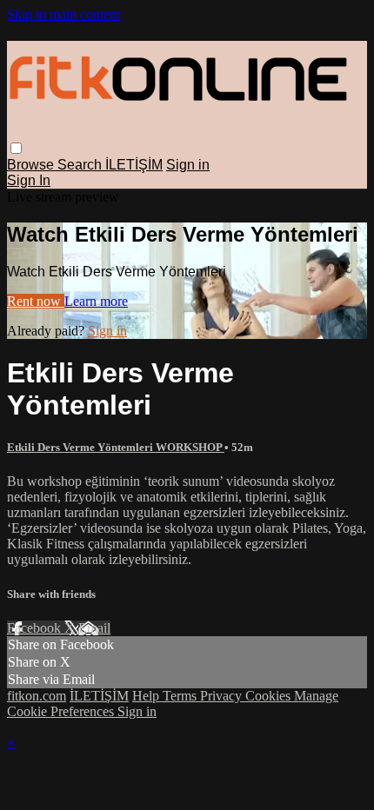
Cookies (269, 695)
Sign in (188, 164)
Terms (181, 695)
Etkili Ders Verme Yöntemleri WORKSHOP (115, 447)
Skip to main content (63, 14)
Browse (32, 164)
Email (94, 628)
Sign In (28, 180)
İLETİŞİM (134, 164)
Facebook (35, 628)
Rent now (35, 301)
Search (81, 164)
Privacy (222, 695)
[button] (16, 148)
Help (147, 695)
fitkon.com (36, 695)
